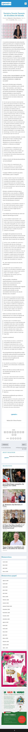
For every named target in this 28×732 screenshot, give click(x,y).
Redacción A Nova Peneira (14, 18)
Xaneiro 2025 (6, 644)
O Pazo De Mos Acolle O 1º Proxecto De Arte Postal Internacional (14, 526)
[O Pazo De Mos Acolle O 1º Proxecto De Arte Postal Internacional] (14, 516)
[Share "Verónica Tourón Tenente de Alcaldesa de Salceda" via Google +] (10, 432)
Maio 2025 (5, 631)
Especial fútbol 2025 (7, 606)
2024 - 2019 (5, 647)
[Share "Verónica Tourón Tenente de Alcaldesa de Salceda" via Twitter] (7, 432)
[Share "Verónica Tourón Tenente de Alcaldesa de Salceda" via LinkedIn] (18, 432)
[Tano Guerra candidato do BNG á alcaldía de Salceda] (14, 538)
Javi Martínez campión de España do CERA (13, 485)
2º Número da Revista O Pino (12, 505)
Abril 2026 (5, 568)
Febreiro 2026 (6, 599)
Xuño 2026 (5, 562)
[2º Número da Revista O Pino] (14, 496)
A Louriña (11, 20)
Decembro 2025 (6, 609)
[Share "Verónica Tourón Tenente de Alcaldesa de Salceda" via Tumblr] (12, 432)
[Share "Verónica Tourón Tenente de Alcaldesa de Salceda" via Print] (15, 435)
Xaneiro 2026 (6, 603)
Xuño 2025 (5, 628)
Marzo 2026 (5, 571)
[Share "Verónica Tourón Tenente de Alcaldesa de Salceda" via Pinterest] (15, 432)
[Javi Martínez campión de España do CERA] (14, 475)
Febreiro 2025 (6, 641)
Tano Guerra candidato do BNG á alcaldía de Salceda (13, 547)
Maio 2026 (5, 565)
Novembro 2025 (6, 612)
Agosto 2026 (5, 580)
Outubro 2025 (6, 615)
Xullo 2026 (5, 583)
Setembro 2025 (6, 619)
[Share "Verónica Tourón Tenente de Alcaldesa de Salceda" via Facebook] (5, 432)
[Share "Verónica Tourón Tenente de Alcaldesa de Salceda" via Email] (12, 435)
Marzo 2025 (5, 638)
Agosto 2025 (5, 622)
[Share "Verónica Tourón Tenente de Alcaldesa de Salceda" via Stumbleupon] (23, 432)
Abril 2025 (5, 635)
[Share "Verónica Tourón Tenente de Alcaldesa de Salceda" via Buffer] (20, 432)
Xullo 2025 (5, 625)
